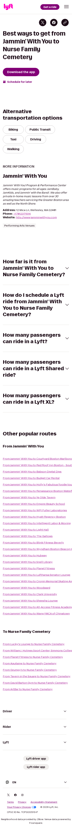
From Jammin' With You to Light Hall (26, 529)
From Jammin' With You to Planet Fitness (29, 568)
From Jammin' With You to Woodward (26, 588)
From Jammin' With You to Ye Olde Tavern (29, 497)
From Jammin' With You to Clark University (30, 594)
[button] (66, 6)
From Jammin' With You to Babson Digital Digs (32, 471)
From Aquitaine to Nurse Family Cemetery (29, 663)
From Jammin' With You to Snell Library (28, 562)
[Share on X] (42, 22)
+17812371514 (22, 214)
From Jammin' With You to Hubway (25, 555)
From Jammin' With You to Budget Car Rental (31, 478)
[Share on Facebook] (54, 22)
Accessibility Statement (44, 802)
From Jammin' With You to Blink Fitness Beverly (33, 542)
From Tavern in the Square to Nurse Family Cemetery (36, 676)
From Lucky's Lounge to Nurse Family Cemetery (33, 644)
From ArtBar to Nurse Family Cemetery (28, 689)
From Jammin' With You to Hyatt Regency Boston (34, 517)
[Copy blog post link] (65, 22)
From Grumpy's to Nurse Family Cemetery (30, 670)
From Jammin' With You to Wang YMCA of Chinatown (36, 613)
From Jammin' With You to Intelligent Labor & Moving (37, 523)
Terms (10, 802)
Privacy (22, 802)
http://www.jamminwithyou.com (36, 217)
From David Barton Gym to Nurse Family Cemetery (35, 683)
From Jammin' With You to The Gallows (28, 536)
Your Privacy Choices (19, 807)
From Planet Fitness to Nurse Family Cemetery (33, 657)
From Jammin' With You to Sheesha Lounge (30, 600)
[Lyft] (8, 7)
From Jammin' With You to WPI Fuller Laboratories (35, 510)
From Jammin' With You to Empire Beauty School (34, 504)
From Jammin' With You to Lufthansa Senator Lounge (36, 575)
